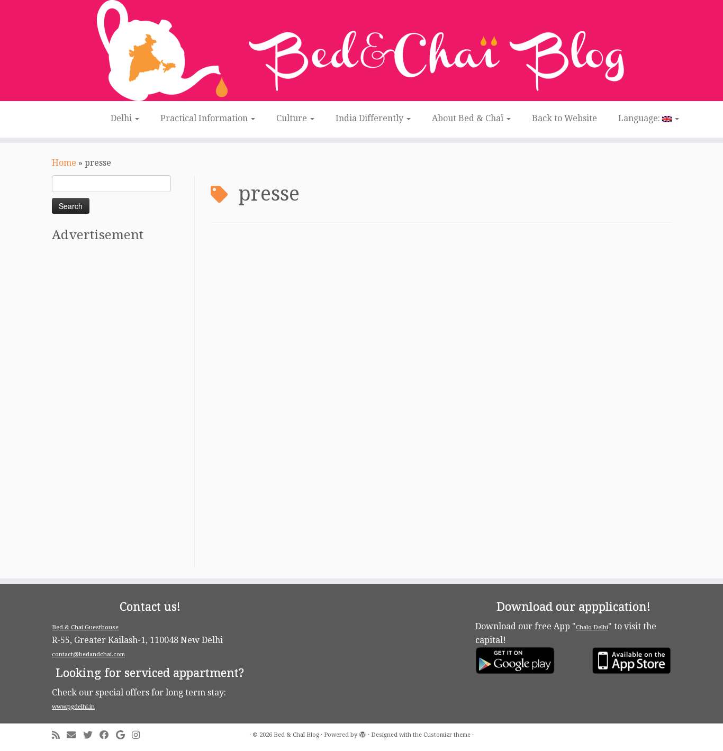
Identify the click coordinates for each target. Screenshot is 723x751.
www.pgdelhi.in (73, 706)
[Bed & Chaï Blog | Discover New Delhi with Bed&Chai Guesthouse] (361, 50)
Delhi (122, 118)
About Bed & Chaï (468, 118)
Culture (292, 118)
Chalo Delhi (592, 627)
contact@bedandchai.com (88, 654)
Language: (640, 118)
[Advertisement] (122, 409)
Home (64, 163)
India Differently (370, 118)
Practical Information (205, 118)
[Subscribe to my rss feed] (59, 735)
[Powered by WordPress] (362, 733)
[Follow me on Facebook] (108, 735)
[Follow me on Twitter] (91, 735)
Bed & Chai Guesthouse (85, 627)
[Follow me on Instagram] (139, 735)
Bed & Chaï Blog (296, 734)
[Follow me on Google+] (124, 735)
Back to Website (564, 118)
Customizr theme (447, 734)
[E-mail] (75, 735)
